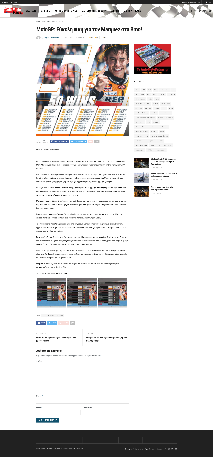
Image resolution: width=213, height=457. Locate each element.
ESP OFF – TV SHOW (122, 11)
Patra (150, 99)
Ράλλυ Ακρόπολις (141, 145)
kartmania (171, 94)
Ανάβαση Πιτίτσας (141, 113)
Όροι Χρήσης (149, 449)
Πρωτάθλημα (139, 141)
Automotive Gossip (94, 11)
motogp (60, 315)
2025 (149, 90)
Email (39, 407)
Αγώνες (45, 11)
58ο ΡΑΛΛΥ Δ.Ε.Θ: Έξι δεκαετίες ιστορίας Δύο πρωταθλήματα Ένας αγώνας (163, 161)
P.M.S (138, 11)
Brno (43, 315)
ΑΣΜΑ (171, 108)
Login (209, 2)
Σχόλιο (40, 361)
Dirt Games (164, 90)
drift (173, 90)
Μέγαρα (154, 131)
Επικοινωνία (13, 2)
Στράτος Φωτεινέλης (165, 145)
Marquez (51, 315)
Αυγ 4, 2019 (69, 38)
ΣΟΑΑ (152, 145)
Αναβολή (154, 113)
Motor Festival (140, 99)
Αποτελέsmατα (165, 113)
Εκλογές (156, 122)
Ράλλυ (161, 141)
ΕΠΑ (148, 122)
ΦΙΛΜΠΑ (149, 150)
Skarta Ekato (165, 104)
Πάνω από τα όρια (141, 136)
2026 (155, 90)
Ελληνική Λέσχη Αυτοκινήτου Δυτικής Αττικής (151, 127)
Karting (162, 94)
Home (38, 21)
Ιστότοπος (88, 407)
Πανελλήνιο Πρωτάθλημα (159, 136)
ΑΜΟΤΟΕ (148, 108)
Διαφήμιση (5, 2)
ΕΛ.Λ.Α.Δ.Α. (139, 122)
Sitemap (159, 449)
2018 (143, 90)
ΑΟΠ (164, 108)
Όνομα (39, 396)
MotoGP (61, 21)
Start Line (138, 108)
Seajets (155, 104)
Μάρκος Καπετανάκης (51, 38)
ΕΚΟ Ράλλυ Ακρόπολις (165, 117)
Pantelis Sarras (78, 448)
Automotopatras (47, 448)
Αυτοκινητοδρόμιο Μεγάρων (145, 117)
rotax (157, 99)
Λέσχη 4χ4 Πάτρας (141, 131)
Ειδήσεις (31, 11)
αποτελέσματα (160, 150)
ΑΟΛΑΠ (156, 108)
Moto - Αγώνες (52, 21)
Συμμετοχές (139, 150)
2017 (136, 90)
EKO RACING (139, 94)
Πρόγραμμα (151, 141)
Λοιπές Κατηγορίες (66, 11)
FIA (148, 94)
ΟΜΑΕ (162, 131)
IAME (154, 94)
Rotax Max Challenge (142, 104)
